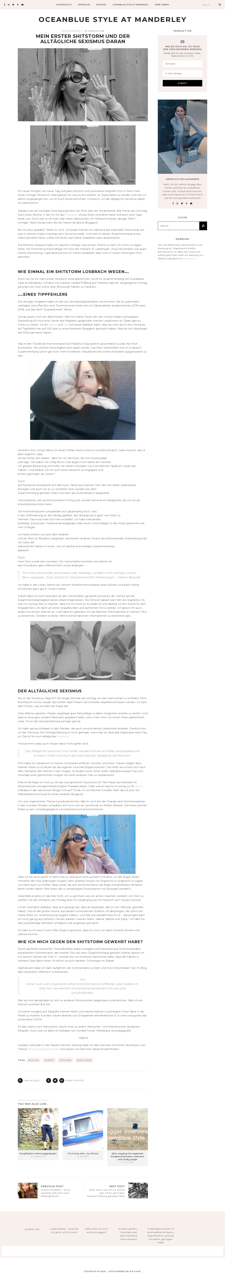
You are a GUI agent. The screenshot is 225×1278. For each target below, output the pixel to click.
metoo (137, 786)
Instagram (72, 214)
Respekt (49, 1060)
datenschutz (64, 4)
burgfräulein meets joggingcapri (38, 1153)
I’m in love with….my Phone (83, 1153)
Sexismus (63, 736)
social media (84, 1060)
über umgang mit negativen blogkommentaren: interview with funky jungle (127, 1156)
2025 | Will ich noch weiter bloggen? (96, 1230)
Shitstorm (65, 1060)
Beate (53, 324)
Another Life (32, 1229)
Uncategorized (71, 31)
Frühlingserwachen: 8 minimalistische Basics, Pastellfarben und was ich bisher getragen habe (160, 1235)
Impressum (189, 258)
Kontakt (101, 4)
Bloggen (33, 1060)
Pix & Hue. (135, 1271)
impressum (84, 4)
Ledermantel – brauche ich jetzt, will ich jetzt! (64, 1230)
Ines (66, 324)
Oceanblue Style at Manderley (130, 4)
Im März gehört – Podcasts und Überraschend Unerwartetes (128, 1233)
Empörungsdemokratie (43, 1049)
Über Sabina (162, 4)
